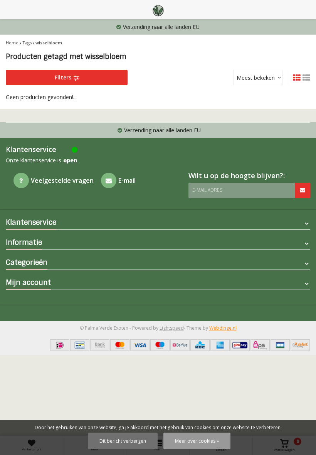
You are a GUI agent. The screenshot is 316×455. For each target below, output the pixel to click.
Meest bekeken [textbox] (256, 77)
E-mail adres (207, 190)
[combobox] (258, 77)
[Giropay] (240, 345)
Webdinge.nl (223, 328)
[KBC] (200, 345)
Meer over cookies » (197, 441)
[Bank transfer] (99, 345)
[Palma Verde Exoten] (158, 9)
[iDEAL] (59, 345)
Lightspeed (172, 328)
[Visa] (140, 345)
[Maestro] (160, 345)
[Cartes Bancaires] (280, 345)
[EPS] (260, 345)
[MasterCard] (119, 345)
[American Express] (220, 345)
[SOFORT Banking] (300, 345)
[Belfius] (180, 345)
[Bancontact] (79, 345)
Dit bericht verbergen (122, 441)
